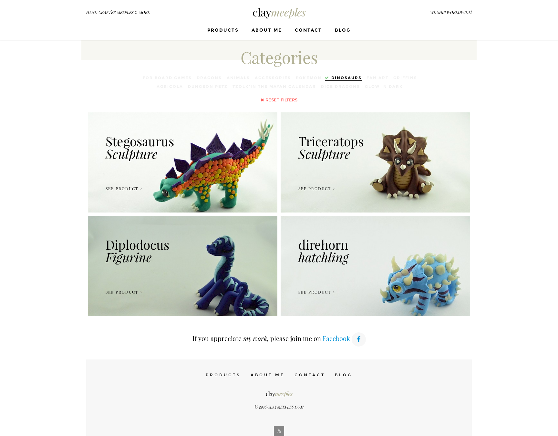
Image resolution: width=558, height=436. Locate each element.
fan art (377, 77)
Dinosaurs (346, 77)
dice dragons (340, 86)
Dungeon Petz (208, 86)
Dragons (209, 77)
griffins (405, 77)
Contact (308, 30)
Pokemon (309, 77)
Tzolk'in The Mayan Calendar (274, 86)
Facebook (336, 338)
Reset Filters (281, 99)
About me (267, 30)
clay (279, 12)
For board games (167, 77)
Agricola (170, 86)
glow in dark (384, 86)
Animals (238, 77)
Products (223, 30)
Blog (343, 30)
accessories (273, 77)
